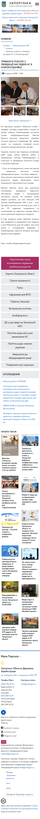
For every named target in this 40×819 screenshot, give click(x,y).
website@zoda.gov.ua (10, 754)
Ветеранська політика (20, 308)
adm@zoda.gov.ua (28, 684)
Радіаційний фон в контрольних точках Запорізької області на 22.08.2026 (10, 600)
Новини (9, 49)
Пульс (20, 288)
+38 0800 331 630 (23, 20)
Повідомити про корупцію (20, 365)
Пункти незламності (20, 281)
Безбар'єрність (20, 315)
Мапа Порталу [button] (10, 656)
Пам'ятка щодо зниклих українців (20, 346)
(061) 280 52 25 (7, 696)
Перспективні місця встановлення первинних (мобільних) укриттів (20, 263)
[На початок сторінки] (20, 814)
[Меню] (37, 4)
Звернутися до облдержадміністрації (20, 356)
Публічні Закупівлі (20, 302)
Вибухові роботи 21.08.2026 (14, 381)
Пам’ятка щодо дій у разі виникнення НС (20, 335)
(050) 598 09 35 (7, 684)
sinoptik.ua (28, 795)
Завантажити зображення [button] (19, 121)
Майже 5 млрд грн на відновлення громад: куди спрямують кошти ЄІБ (29, 499)
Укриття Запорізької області (20, 274)
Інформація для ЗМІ (21, 46)
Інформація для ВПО (20, 295)
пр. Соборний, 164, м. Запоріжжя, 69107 (17, 675)
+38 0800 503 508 (30, 14)
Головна (6, 46)
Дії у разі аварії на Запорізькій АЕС (20, 324)
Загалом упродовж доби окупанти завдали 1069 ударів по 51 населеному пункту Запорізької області (30, 638)
